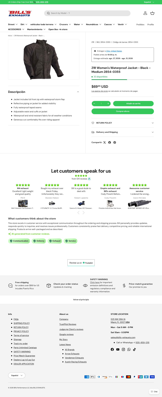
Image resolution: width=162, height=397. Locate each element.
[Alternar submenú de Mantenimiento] (44, 29)
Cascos (108, 24)
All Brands (69, 349)
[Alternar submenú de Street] (16, 24)
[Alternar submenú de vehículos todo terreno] (55, 24)
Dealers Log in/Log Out (24, 359)
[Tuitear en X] (104, 142)
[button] (152, 13)
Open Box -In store (57, 29)
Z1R (93, 42)
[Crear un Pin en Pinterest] (114, 142)
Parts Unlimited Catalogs (25, 347)
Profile (150, 24)
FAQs (16, 319)
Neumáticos (92, 24)
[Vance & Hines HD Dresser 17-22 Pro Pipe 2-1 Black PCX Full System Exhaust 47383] (81, 203)
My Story (63, 339)
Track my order (21, 343)
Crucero (63, 24)
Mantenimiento (34, 29)
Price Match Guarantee (24, 355)
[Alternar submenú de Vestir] (125, 24)
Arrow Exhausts (72, 353)
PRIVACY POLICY (21, 331)
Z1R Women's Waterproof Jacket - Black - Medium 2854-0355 (29, 36)
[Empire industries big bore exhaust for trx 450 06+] (110, 203)
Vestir (121, 24)
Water (77, 24)
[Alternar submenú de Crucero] (69, 24)
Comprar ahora (122, 111)
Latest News (65, 344)
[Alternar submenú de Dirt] (26, 24)
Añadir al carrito (133, 103)
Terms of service (21, 335)
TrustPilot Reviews (67, 324)
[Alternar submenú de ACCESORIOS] (23, 29)
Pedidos (140, 24)
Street (11, 24)
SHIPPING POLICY (22, 323)
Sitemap (17, 339)
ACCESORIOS (14, 29)
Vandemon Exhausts (74, 357)
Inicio (10, 36)
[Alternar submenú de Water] (82, 24)
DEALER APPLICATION (24, 364)
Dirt (22, 24)
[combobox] (87, 13)
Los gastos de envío (100, 91)
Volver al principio (81, 299)
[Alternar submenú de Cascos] (113, 24)
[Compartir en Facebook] (109, 142)
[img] (81, 175)
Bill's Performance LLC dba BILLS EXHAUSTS (29, 388)
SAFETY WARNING (22, 351)
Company (63, 319)
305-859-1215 (142, 342)
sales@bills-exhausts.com (123, 337)
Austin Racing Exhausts (76, 361)
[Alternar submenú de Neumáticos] (100, 24)
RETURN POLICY (21, 327)
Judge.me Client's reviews (71, 329)
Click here (95, 282)
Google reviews (66, 334)
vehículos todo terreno (41, 24)
